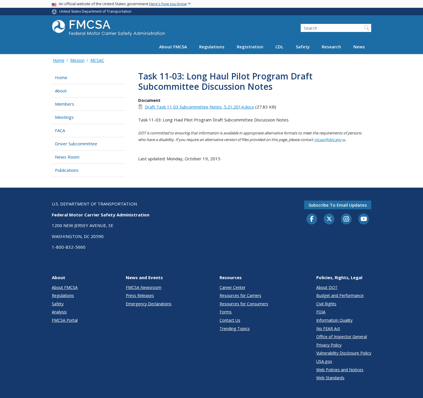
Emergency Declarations (149, 303)
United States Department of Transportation (95, 11)
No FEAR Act (328, 328)
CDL (279, 46)
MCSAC (97, 60)
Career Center (232, 287)
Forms (226, 312)
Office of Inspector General (341, 336)
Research (331, 46)
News (359, 46)
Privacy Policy (329, 345)
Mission (77, 60)
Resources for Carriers (240, 295)
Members (64, 104)
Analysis (59, 312)
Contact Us (230, 320)
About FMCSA (173, 46)
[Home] (109, 29)
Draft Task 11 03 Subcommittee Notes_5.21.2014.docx (199, 107)
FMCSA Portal (65, 320)
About (61, 91)
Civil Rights (326, 303)
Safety (303, 46)
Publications (67, 170)
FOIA (320, 312)
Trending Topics (235, 328)
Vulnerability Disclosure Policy (343, 353)
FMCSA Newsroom (143, 287)
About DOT (327, 287)
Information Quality (334, 320)
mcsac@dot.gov (328, 139)
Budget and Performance (340, 295)
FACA (60, 130)
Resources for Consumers (244, 303)
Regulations (211, 46)
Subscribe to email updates (337, 205)
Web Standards (330, 377)
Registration (250, 46)
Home (58, 60)
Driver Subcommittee (76, 143)
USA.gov (324, 361)
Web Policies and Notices (339, 369)
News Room (67, 157)
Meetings (64, 117)
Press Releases (140, 295)
